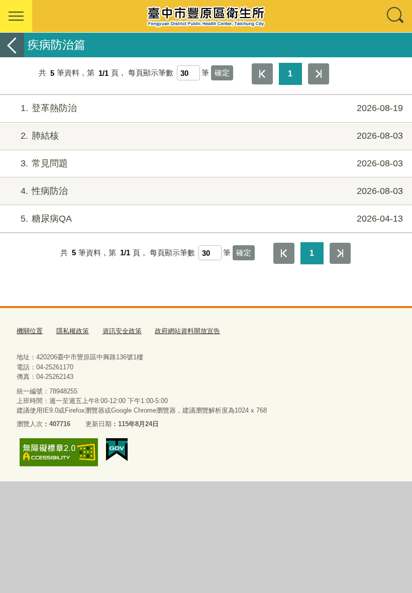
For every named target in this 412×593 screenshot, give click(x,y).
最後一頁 (318, 73)
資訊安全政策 (122, 331)
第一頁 (262, 73)
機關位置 (30, 331)
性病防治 (212, 191)
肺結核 (212, 136)
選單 (16, 16)
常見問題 (212, 163)
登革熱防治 (212, 108)
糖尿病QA (212, 219)
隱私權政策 (72, 331)
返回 (12, 45)
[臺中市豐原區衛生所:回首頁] (206, 16)
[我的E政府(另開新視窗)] (117, 449)
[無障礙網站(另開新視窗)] (59, 452)
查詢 (396, 16)
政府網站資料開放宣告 (187, 331)
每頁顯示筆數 (150, 73)
